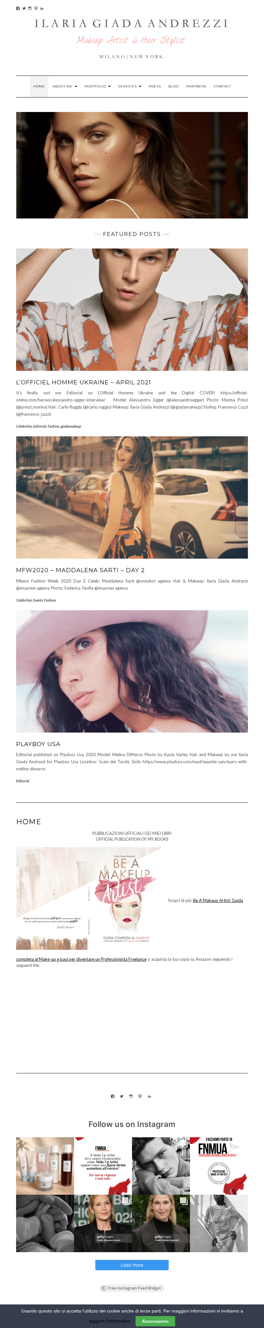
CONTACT (222, 86)
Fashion (54, 426)
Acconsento (155, 1321)
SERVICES (128, 86)
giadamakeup (71, 426)
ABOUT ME (63, 86)
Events (38, 600)
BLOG (173, 86)
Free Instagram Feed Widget (134, 1288)
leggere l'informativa (109, 1320)
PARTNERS (196, 86)
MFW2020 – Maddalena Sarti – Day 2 (80, 570)
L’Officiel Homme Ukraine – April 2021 (83, 382)
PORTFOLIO (96, 86)
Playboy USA (38, 744)
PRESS (155, 86)
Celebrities (24, 426)
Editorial (39, 426)
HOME (39, 86)
